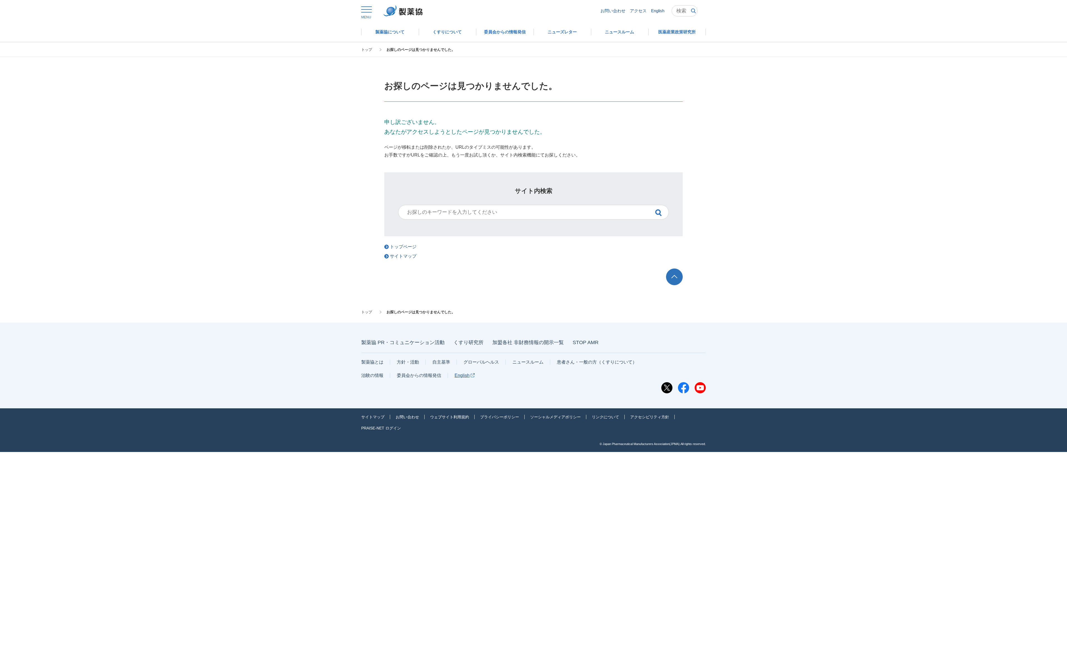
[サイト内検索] (684, 10)
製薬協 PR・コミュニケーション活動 (403, 342)
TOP (679, 271)
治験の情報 (372, 375)
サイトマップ (373, 417)
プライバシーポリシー (499, 417)
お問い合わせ (612, 10)
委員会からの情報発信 (419, 375)
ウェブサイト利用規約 (449, 417)
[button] (366, 12)
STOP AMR (586, 342)
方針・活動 (408, 362)
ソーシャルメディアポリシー (555, 417)
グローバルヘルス (481, 362)
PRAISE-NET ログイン (381, 428)
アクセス (638, 10)
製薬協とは (372, 362)
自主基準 (441, 362)
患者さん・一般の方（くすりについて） (597, 362)
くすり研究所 (468, 342)
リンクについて (605, 417)
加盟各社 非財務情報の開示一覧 (528, 342)
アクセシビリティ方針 (649, 417)
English (657, 10)
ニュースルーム (528, 362)
